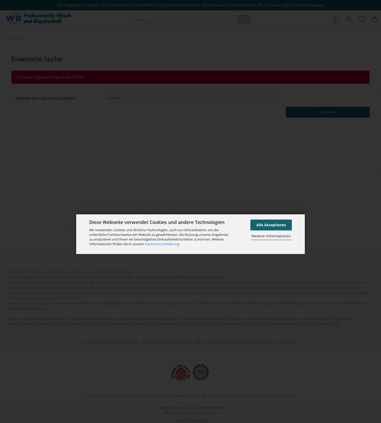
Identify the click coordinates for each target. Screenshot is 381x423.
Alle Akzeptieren (271, 224)
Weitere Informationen (271, 235)
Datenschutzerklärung (162, 244)
